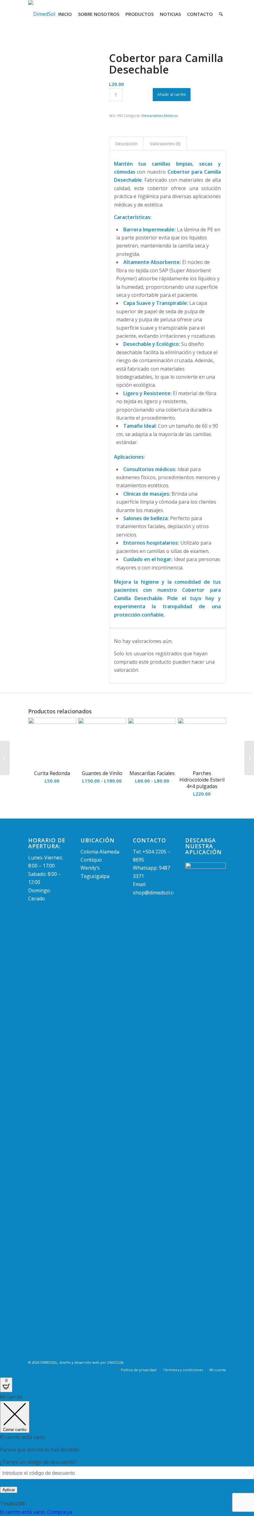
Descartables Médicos (160, 115)
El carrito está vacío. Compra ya (36, 1512)
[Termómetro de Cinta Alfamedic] (249, 758)
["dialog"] (127, 1454)
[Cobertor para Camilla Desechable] (61, 85)
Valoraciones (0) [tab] (165, 143)
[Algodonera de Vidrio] (5, 758)
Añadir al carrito (171, 94)
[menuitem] (65, 14)
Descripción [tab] (127, 143)
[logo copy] (41, 14)
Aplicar (8, 1489)
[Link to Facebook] (212, 1361)
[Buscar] (221, 14)
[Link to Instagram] (221, 1361)
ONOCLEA (115, 1362)
